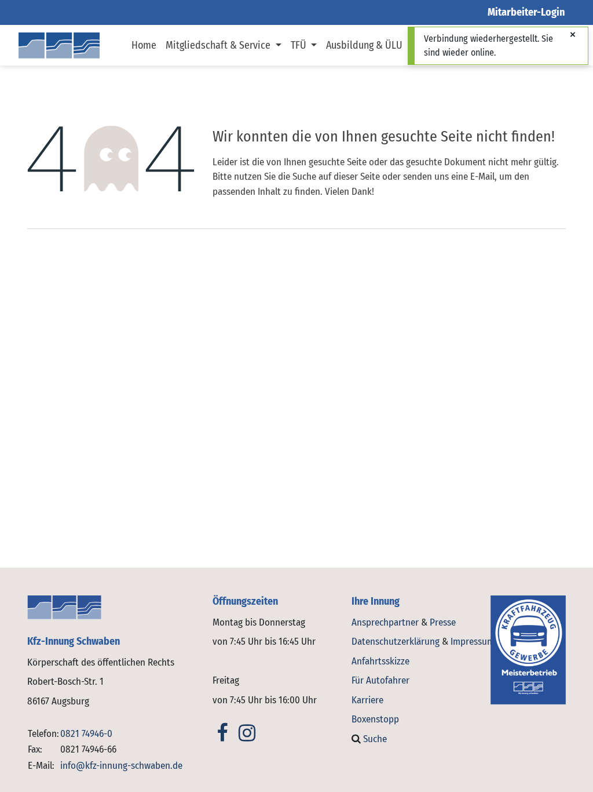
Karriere (367, 700)
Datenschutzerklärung (396, 641)
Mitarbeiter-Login (526, 12)
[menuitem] (144, 45)
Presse (443, 622)
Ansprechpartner (386, 622)
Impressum (473, 641)
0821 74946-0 (86, 734)
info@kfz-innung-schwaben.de (121, 766)
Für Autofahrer (380, 680)
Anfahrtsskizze (380, 661)
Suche (374, 739)
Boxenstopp (375, 719)
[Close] (573, 35)
